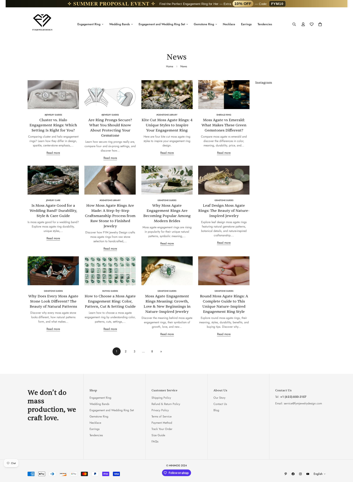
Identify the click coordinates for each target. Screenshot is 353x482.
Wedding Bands (119, 24)
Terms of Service (161, 416)
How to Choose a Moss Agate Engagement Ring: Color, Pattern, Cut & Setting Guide (110, 301)
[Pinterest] (285, 473)
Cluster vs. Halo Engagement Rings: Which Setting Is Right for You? (53, 125)
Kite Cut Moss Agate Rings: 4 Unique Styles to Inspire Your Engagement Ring (167, 125)
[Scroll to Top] (346, 462)
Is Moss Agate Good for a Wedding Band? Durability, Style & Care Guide (53, 210)
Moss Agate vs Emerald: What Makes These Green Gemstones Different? (224, 125)
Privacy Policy (160, 410)
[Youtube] (307, 473)
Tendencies (265, 24)
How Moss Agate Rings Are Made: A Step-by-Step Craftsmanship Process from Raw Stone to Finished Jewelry (110, 215)
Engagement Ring (88, 24)
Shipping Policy (161, 398)
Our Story (219, 398)
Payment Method (161, 423)
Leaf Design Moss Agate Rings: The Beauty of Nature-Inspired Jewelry (223, 210)
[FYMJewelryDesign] (42, 24)
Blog (216, 410)
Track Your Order (161, 429)
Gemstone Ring (204, 24)
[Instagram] (300, 473)
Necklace (229, 24)
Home (169, 66)
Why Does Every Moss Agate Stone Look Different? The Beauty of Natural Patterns (53, 301)
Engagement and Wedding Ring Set (162, 24)
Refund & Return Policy (165, 404)
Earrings (246, 24)
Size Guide (158, 435)
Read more (53, 153)
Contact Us (220, 404)
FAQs (154, 441)
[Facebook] (293, 473)
